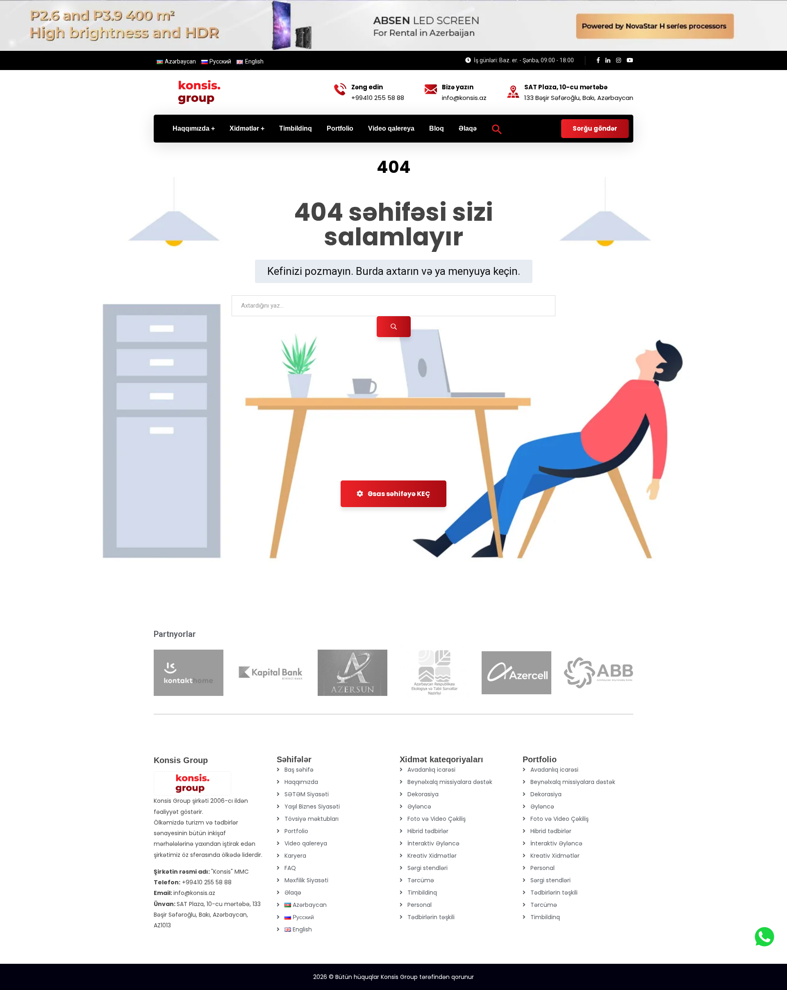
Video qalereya (305, 843)
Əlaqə (292, 892)
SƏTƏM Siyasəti (306, 794)
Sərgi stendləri (427, 868)
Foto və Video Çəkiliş (436, 819)
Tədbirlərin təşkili (431, 917)
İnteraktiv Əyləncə (433, 843)
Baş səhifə (299, 770)
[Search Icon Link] (497, 129)
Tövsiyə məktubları (311, 819)
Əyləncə (419, 806)
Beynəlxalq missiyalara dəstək (449, 782)
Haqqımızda (301, 782)
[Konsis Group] (199, 92)
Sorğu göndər (595, 128)
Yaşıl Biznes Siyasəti (312, 806)
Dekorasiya (423, 794)
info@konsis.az (464, 97)
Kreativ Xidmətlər (432, 856)
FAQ (290, 868)
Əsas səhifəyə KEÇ (398, 493)
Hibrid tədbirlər (427, 831)
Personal (419, 905)
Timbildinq (422, 892)
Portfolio (296, 831)
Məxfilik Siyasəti (306, 880)
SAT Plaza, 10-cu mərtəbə (565, 87)
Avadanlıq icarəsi (431, 770)
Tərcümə (420, 880)
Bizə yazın (457, 87)
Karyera (295, 856)
